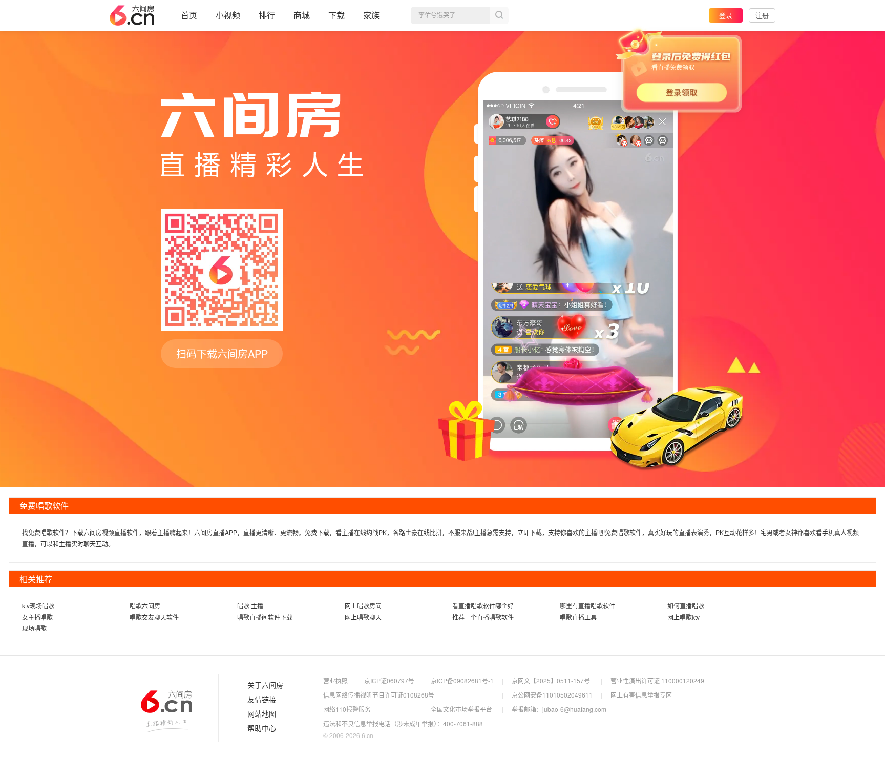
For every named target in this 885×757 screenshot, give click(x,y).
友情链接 (261, 699)
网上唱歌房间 (363, 605)
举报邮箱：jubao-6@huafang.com (559, 709)
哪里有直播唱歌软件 (587, 605)
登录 (725, 15)
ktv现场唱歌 (38, 605)
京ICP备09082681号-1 (462, 680)
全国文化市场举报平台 (461, 709)
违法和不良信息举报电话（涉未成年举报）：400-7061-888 (403, 723)
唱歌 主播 (250, 605)
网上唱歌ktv (683, 616)
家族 (371, 15)
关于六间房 (265, 685)
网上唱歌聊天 (363, 616)
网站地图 (261, 714)
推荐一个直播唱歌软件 (483, 616)
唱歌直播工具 (578, 616)
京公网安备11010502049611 (552, 694)
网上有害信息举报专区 (641, 694)
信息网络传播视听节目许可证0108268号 (378, 694)
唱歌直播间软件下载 (264, 616)
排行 (267, 15)
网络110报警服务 (347, 709)
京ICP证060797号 (389, 680)
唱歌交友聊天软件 (154, 616)
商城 (301, 15)
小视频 (228, 15)
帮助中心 (261, 728)
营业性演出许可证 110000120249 (657, 680)
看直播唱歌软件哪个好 (483, 605)
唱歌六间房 (145, 605)
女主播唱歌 (37, 616)
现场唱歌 (34, 628)
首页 (189, 15)
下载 (336, 15)
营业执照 (335, 680)
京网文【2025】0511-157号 (551, 680)
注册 (762, 15)
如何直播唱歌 (685, 605)
